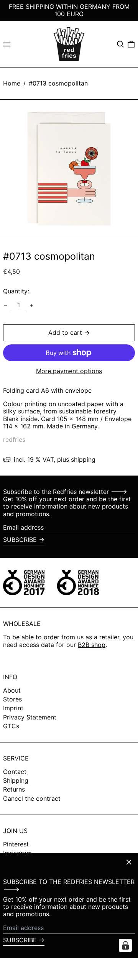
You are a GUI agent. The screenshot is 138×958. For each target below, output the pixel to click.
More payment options (69, 371)
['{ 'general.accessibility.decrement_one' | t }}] (5, 305)
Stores (12, 699)
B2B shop (91, 645)
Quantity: (16, 291)
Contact (14, 771)
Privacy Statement (29, 717)
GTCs (11, 726)
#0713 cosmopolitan (58, 83)
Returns (14, 789)
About (12, 690)
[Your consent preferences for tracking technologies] (125, 945)
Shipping (15, 780)
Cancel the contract (32, 798)
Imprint (13, 708)
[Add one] (31, 305)
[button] (120, 44)
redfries (14, 439)
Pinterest (16, 844)
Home (11, 83)
